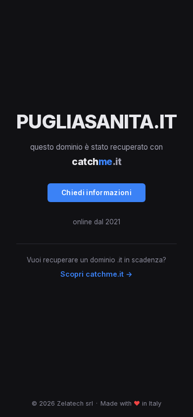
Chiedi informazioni (96, 193)
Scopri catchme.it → (96, 274)
